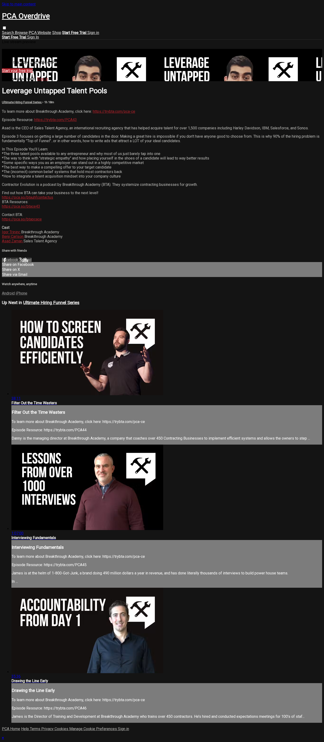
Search (8, 33)
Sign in (93, 33)
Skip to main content (19, 4)
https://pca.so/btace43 (21, 206)
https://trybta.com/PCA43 (55, 119)
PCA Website (40, 33)
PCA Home (11, 729)
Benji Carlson (13, 236)
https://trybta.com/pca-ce (114, 111)
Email (27, 260)
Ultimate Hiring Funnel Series (22, 102)
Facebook (10, 260)
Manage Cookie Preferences (93, 729)
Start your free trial (17, 70)
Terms (35, 729)
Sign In (33, 37)
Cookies (62, 729)
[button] (4, 27)
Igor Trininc (11, 232)
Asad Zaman (12, 241)
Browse (21, 33)
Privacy (48, 729)
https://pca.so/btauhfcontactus (27, 197)
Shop (56, 33)
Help (25, 729)
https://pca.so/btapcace (22, 219)
